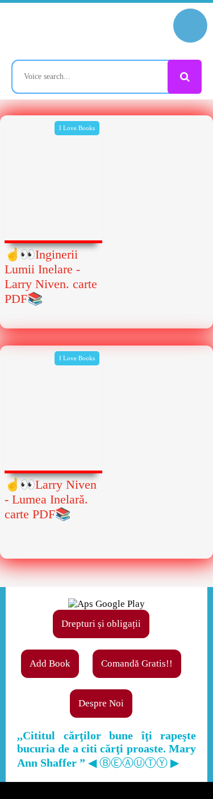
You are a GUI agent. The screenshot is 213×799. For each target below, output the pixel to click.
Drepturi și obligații (101, 623)
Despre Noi (101, 703)
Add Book (50, 663)
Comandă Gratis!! (137, 663)
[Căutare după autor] (185, 77)
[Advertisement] (106, 445)
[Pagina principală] (60, 31)
